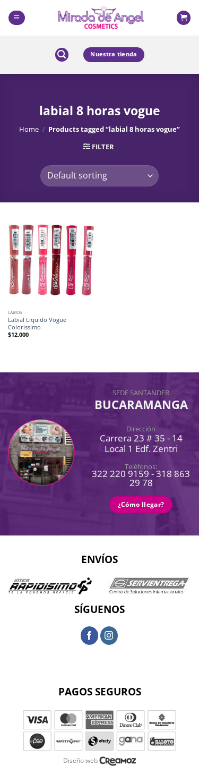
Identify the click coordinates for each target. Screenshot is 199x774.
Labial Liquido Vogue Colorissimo (37, 323)
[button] (16, 18)
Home (29, 129)
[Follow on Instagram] (109, 635)
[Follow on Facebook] (90, 635)
